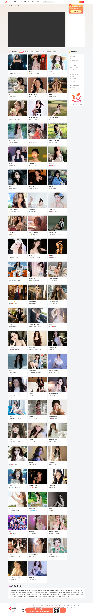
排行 (25, 2)
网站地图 (24, 609)
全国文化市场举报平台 (49, 609)
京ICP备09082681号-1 (49, 605)
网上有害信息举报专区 (71, 607)
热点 (11, 5)
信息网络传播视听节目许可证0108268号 (38, 607)
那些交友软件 (72, 83)
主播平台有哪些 (73, 81)
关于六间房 (24, 606)
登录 (81, 1)
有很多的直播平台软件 (74, 74)
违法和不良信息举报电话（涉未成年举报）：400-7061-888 (41, 610)
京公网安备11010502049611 (60, 607)
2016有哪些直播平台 (74, 63)
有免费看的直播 (73, 78)
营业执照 (33, 605)
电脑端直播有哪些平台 (74, 85)
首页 (15, 2)
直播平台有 (72, 76)
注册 (86, 1)
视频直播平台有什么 (74, 60)
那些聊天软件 (72, 87)
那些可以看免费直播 (74, 67)
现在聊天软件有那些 (74, 72)
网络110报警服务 (35, 609)
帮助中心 (24, 611)
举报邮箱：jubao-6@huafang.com (61, 609)
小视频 (20, 2)
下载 (33, 2)
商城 (29, 2)
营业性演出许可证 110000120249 (73, 605)
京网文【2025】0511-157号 (60, 605)
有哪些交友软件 (73, 56)
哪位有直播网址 (73, 69)
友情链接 (24, 607)
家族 (38, 2)
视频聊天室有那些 (73, 65)
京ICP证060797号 (40, 605)
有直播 (71, 58)
